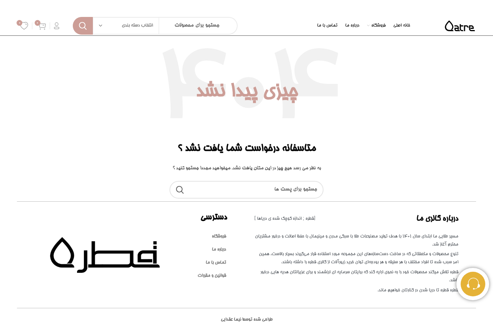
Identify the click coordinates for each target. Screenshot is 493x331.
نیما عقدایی (247, 319)
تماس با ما (216, 262)
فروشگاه (219, 236)
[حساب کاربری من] (57, 25)
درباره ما (219, 249)
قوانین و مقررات (212, 275)
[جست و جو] (83, 26)
